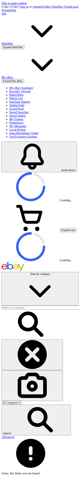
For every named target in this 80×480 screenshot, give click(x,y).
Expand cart (68, 230)
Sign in (24, 6)
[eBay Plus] (49, 6)
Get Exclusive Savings (23, 136)
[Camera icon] (32, 385)
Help (13, 10)
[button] (36, 420)
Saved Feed (16, 108)
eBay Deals (64, 6)
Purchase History (19, 101)
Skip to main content (14, 3)
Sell (4, 13)
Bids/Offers (16, 94)
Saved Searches (19, 112)
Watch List (16, 98)
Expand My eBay (13, 81)
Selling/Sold (16, 105)
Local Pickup (17, 129)
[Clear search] (32, 354)
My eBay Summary (21, 88)
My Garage (16, 119)
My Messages (17, 126)
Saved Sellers (17, 115)
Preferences (16, 122)
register (37, 6)
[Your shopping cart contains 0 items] (31, 230)
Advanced (8, 437)
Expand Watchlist (13, 47)
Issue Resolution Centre (23, 133)
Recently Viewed (19, 91)
